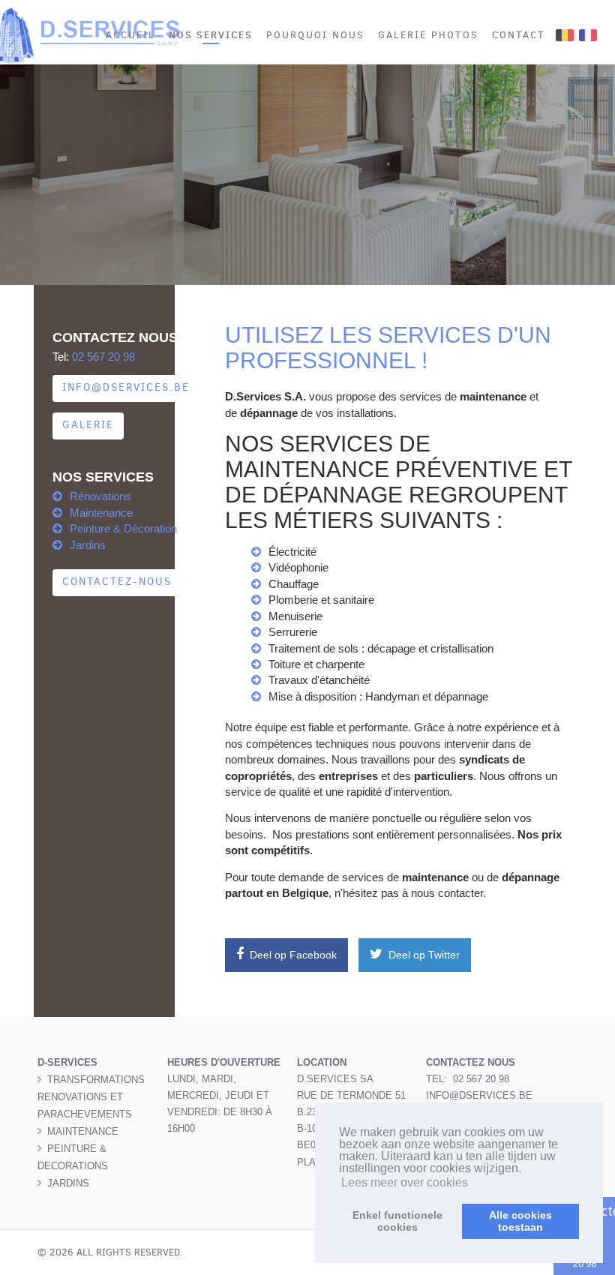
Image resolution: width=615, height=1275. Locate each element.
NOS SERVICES (211, 34)
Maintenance (101, 512)
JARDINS (68, 1183)
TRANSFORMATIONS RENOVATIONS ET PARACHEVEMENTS (91, 1097)
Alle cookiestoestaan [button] (520, 1221)
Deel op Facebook (292, 955)
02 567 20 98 (103, 356)
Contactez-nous (117, 581)
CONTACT (518, 34)
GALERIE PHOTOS (428, 34)
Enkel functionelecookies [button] (397, 1221)
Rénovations (100, 496)
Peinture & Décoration (123, 528)
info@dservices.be (126, 387)
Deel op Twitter (423, 955)
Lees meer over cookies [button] (404, 1182)
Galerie (88, 425)
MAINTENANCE (82, 1131)
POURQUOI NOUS (315, 34)
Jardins (88, 544)
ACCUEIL (130, 34)
